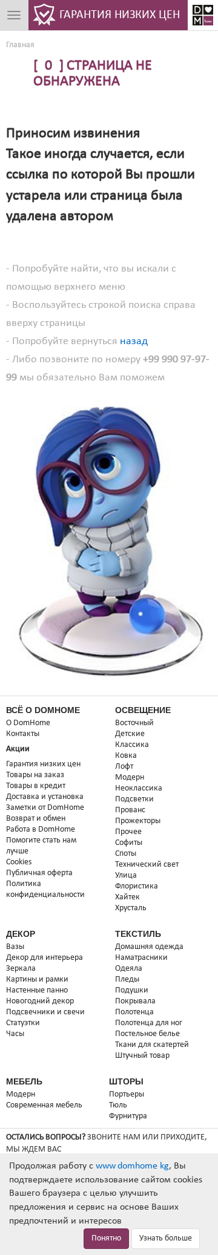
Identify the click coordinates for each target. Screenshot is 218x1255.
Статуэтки (23, 1023)
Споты (125, 853)
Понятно (106, 1238)
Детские (130, 733)
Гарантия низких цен (43, 764)
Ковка (126, 755)
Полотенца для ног (148, 1023)
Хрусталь (131, 908)
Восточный (134, 723)
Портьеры (126, 1094)
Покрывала (135, 1001)
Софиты (128, 842)
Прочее (128, 831)
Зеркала (21, 968)
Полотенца (134, 1012)
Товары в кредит (35, 785)
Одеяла (128, 968)
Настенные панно (37, 990)
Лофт (124, 766)
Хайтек (127, 897)
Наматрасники (141, 957)
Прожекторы (137, 821)
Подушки (131, 990)
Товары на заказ (35, 775)
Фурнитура (128, 1116)
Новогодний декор (40, 1001)
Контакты (22, 733)
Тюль (118, 1105)
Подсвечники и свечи (45, 1012)
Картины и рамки (37, 979)
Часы (15, 1033)
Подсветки (134, 799)
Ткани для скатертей (152, 1044)
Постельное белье (147, 1033)
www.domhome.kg (132, 1166)
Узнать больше (165, 1238)
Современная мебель (44, 1105)
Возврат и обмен (35, 818)
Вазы (15, 946)
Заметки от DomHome (45, 807)
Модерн (129, 777)
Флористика (136, 886)
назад (134, 341)
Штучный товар (142, 1055)
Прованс (130, 810)
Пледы (127, 979)
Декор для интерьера (44, 957)
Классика (132, 744)
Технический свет (147, 864)
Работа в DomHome (40, 829)
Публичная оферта (39, 873)
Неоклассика (138, 788)
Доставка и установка (45, 796)
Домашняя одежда (149, 946)
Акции (18, 749)
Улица (126, 875)
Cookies (18, 862)
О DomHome (28, 723)
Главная (20, 45)
